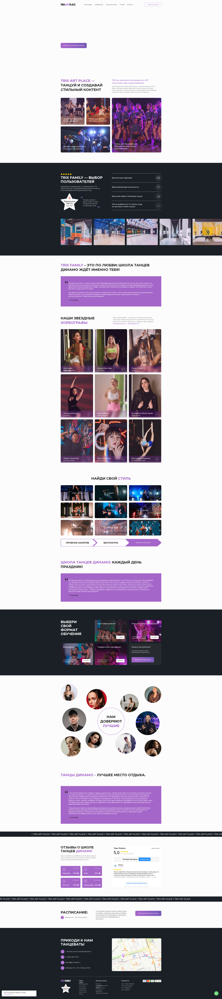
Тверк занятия (83, 992)
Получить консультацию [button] (143, 659)
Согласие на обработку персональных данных (102, 991)
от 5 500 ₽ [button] (86, 660)
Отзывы (122, 4)
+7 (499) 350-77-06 (71, 957)
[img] (98, 111)
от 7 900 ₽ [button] (120, 637)
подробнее (8, 994)
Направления (99, 4)
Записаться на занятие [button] (143, 542)
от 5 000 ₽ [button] (154, 637)
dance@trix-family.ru (72, 962)
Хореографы (88, 4)
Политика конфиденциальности (102, 984)
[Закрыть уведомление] (35, 992)
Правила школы (100, 988)
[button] (136, 31)
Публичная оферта (99, 986)
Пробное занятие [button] (153, 4)
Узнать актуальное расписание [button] (148, 913)
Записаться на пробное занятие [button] (73, 45)
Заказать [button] (120, 660)
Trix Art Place (82, 986)
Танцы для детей (111, 4)
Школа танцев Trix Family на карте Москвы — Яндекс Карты (136, 886)
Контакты (130, 4)
